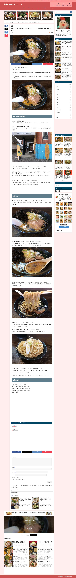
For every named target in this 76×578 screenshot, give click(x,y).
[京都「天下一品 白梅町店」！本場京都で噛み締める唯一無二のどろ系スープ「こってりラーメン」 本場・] (70, 208)
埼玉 (64, 97)
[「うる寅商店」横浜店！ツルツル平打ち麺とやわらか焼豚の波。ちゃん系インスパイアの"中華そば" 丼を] (70, 212)
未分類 (63, 117)
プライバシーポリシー (59, 230)
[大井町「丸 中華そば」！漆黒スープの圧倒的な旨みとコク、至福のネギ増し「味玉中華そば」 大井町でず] (61, 208)
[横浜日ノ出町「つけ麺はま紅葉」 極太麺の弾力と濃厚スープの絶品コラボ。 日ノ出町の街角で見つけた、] (61, 221)
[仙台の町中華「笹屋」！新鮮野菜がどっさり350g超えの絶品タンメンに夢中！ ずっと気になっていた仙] (61, 204)
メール (14, 472)
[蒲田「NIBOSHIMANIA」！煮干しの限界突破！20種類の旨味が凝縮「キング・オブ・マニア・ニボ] (70, 204)
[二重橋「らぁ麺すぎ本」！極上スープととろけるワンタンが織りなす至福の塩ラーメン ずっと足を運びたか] (57, 208)
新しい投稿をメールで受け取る (19, 479)
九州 (64, 102)
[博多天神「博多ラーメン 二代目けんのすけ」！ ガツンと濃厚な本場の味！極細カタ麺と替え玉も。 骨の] (70, 216)
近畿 (64, 99)
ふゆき (52, 32)
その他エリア (63, 89)
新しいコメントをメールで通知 (19, 477)
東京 (63, 84)
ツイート (57, 185)
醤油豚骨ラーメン (15, 492)
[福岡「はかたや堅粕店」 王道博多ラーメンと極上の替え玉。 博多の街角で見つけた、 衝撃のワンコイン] (57, 221)
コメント (14, 457)
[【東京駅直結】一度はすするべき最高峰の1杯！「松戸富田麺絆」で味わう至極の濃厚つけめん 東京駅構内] (65, 204)
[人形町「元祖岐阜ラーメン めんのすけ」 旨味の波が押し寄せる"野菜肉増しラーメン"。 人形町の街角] (65, 221)
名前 (13, 467)
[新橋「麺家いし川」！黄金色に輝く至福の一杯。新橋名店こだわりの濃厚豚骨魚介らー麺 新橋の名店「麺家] (61, 212)
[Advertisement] (32, 189)
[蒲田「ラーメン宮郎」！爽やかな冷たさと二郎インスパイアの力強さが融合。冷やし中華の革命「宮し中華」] (57, 212)
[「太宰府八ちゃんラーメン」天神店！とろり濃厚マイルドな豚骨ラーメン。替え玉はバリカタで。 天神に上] (65, 216)
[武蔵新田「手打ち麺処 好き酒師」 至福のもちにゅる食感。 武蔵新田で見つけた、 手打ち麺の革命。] (70, 221)
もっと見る (63, 180)
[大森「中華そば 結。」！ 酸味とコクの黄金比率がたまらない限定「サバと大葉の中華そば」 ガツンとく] (61, 216)
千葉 (12, 25)
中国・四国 (64, 112)
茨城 (64, 94)
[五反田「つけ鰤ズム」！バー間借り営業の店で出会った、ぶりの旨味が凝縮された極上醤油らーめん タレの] (57, 216)
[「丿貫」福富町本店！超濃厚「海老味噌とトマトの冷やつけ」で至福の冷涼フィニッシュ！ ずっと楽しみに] (65, 208)
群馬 (64, 104)
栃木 (64, 115)
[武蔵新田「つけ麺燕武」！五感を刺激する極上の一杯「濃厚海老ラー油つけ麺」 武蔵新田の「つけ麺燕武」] (65, 212)
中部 (64, 107)
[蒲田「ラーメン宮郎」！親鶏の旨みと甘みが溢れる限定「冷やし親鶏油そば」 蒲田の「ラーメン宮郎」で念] (57, 204)
